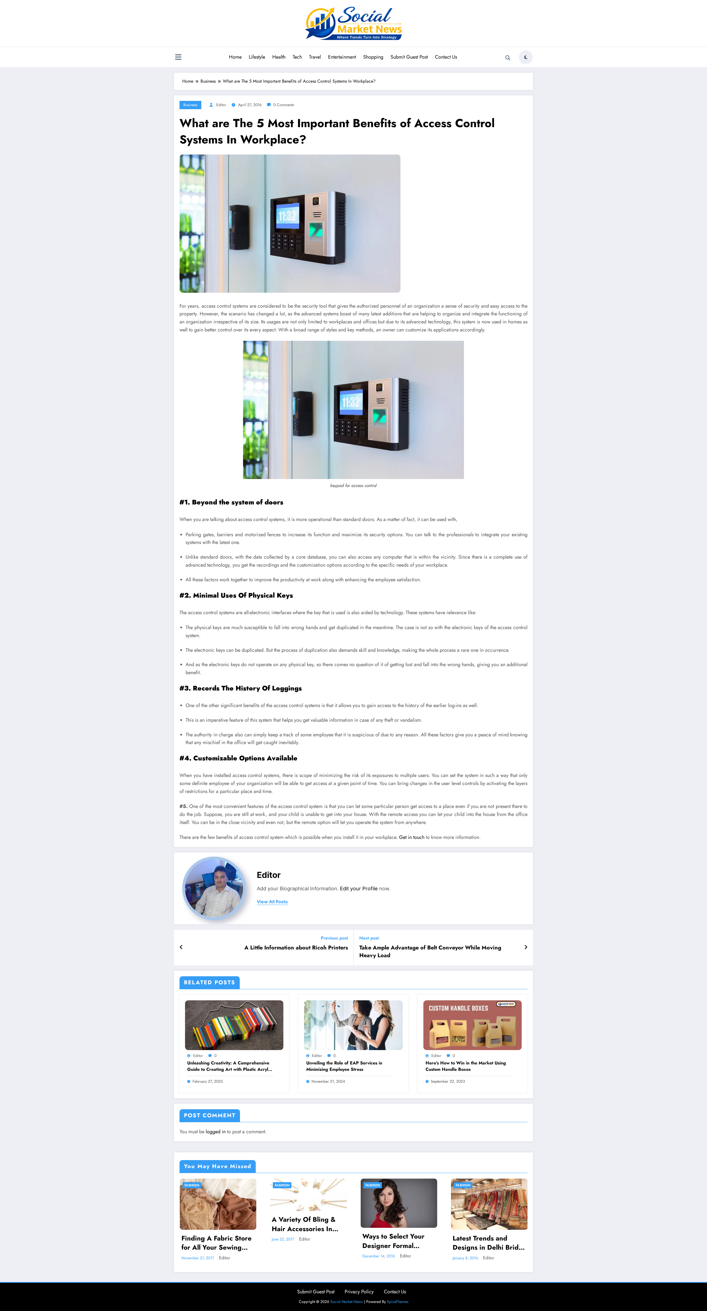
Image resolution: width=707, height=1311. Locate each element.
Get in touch (411, 837)
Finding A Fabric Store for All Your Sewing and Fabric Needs (216, 1243)
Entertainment (342, 57)
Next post (369, 938)
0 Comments (283, 105)
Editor (221, 105)
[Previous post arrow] (181, 947)
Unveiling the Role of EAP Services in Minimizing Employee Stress (344, 1066)
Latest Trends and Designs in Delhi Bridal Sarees (488, 1243)
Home (235, 57)
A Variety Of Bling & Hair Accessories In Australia (304, 1224)
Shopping (373, 57)
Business (190, 105)
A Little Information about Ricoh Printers (296, 948)
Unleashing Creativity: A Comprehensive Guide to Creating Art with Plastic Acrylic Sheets (229, 1066)
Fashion (191, 1185)
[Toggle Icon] (178, 58)
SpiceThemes (397, 1301)
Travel (315, 57)
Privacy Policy (359, 1291)
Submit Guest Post (409, 57)
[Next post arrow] (525, 947)
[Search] (508, 58)
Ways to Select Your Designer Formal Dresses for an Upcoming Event (393, 1241)
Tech (297, 57)
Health (279, 57)
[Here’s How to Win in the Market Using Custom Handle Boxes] (472, 1024)
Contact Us (446, 57)
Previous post (334, 938)
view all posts (272, 901)
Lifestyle (257, 57)
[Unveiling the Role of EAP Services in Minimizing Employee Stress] (353, 1024)
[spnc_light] (526, 57)
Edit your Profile (359, 888)
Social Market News (346, 1301)
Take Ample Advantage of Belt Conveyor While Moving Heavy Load (430, 951)
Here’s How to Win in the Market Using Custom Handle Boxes (466, 1066)
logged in (216, 1131)
